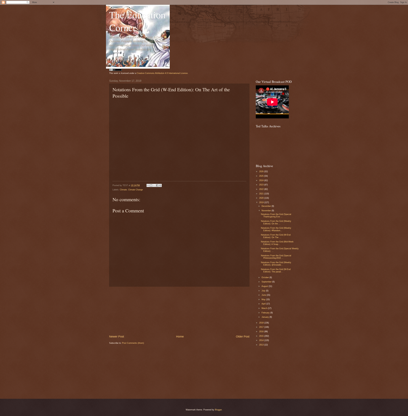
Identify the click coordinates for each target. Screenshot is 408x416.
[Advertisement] (179, 311)
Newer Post (116, 336)
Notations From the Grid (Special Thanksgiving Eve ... (276, 215)
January (266, 317)
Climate (123, 189)
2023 (261, 185)
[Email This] (148, 185)
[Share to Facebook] (157, 185)
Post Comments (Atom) (133, 343)
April (264, 304)
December (267, 206)
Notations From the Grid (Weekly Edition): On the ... (276, 222)
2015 (261, 336)
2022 (261, 189)
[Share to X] (154, 185)
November (267, 210)
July (264, 290)
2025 (261, 176)
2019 (261, 202)
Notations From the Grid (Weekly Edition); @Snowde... (276, 263)
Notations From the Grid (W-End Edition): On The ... (276, 236)
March (265, 308)
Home (180, 336)
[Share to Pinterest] (160, 185)
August (265, 286)
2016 (261, 331)
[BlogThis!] (151, 185)
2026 (261, 171)
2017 (261, 327)
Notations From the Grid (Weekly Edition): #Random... (276, 229)
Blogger (218, 410)
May (264, 299)
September (267, 282)
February (266, 312)
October (266, 277)
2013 (261, 345)
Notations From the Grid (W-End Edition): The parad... (276, 270)
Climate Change (135, 189)
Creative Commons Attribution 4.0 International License (162, 73)
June (264, 295)
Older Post (242, 336)
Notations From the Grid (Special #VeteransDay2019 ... (276, 256)
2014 (261, 340)
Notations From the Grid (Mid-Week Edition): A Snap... (277, 242)
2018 (261, 323)
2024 (261, 180)
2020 (261, 198)
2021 (261, 193)
